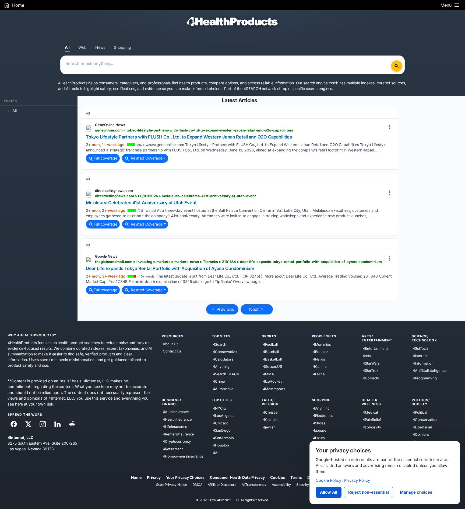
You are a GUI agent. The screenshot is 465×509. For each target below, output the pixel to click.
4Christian (271, 412)
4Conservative (225, 351)
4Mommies (322, 344)
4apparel (320, 430)
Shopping (122, 47)
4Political (420, 412)
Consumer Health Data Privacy (237, 477)
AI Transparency (254, 485)
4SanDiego (222, 430)
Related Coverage (146, 158)
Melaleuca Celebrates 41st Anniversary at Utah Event (141, 202)
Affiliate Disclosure (222, 485)
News (100, 47)
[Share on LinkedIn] (57, 424)
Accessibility (281, 485)
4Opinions (421, 434)
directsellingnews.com (114, 190)
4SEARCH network (260, 88)
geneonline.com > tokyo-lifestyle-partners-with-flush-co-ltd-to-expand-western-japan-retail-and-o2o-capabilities (194, 130)
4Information (423, 363)
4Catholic (270, 419)
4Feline (319, 374)
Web (82, 47)
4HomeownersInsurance (183, 456)
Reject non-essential (368, 492)
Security (302, 485)
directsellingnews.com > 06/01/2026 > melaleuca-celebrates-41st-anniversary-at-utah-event (175, 196)
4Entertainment (375, 348)
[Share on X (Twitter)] (28, 424)
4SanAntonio (223, 437)
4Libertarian (422, 427)
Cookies (277, 477)
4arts (367, 356)
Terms (296, 477)
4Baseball (271, 351)
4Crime (219, 381)
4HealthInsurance (177, 419)
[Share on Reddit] (72, 424)
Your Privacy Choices (185, 477)
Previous (224, 309)
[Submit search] (396, 66)
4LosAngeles (223, 415)
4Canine (320, 366)
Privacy (153, 477)
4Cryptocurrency (177, 441)
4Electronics (323, 415)
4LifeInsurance (175, 426)
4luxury (319, 437)
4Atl (216, 452)
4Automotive (223, 388)
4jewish (269, 427)
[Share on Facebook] (14, 424)
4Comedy (371, 378)
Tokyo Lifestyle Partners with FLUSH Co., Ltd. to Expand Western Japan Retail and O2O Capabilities (189, 137)
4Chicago (220, 423)
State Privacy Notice (171, 485)
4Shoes (319, 423)
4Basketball (272, 359)
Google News (106, 256)
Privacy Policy (357, 480)
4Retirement (173, 448)
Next (254, 309)
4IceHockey (272, 381)
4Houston (221, 445)
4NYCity (219, 408)
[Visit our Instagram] (43, 424)
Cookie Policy (328, 480)
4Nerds (319, 359)
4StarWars (371, 363)
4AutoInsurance (176, 412)
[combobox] (226, 65)
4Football (270, 344)
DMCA (197, 485)
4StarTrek (370, 370)
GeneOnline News (110, 125)
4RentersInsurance (178, 434)
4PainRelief (372, 419)
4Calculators (223, 359)
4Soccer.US (272, 366)
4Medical (370, 412)
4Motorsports (274, 388)
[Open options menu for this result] (389, 127)
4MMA (268, 374)
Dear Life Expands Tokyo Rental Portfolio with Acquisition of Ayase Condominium (170, 268)
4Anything (221, 366)
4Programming (425, 378)
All (67, 47)
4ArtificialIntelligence (430, 370)
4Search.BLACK (226, 374)
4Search (219, 344)
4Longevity (372, 427)
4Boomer (320, 351)
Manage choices (416, 492)
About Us (170, 344)
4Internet (420, 356)
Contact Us (172, 351)
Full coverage (105, 158)
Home (136, 477)
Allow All (328, 492)
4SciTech (420, 348)
